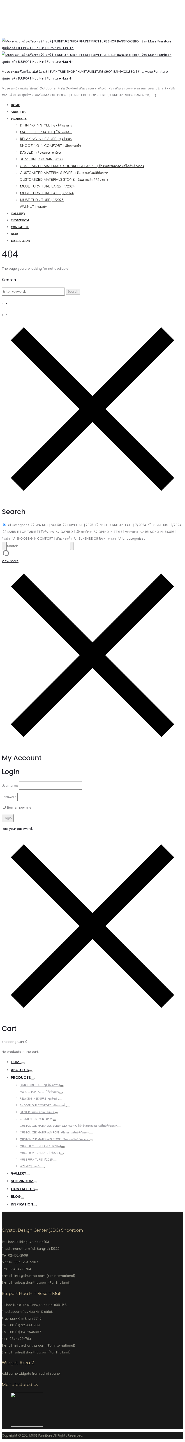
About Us (18, 112)
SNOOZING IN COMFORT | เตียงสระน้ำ (50, 145)
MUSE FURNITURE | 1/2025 (42, 200)
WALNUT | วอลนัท (33, 206)
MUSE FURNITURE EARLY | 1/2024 (47, 186)
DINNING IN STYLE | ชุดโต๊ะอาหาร (46, 125)
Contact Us (20, 227)
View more (10, 561)
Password (9, 797)
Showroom (20, 220)
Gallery (18, 213)
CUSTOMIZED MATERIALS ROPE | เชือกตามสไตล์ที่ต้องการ (64, 173)
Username (10, 785)
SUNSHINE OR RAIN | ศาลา (41, 159)
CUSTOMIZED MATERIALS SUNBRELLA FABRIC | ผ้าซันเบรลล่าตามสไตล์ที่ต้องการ (82, 166)
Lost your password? (18, 828)
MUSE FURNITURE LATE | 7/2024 (47, 193)
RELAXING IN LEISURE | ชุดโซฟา (46, 139)
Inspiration (20, 240)
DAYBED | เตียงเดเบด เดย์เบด (41, 152)
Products (19, 118)
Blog (15, 234)
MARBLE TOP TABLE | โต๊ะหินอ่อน (46, 132)
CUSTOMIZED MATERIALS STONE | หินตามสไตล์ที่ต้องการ (64, 179)
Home (15, 105)
